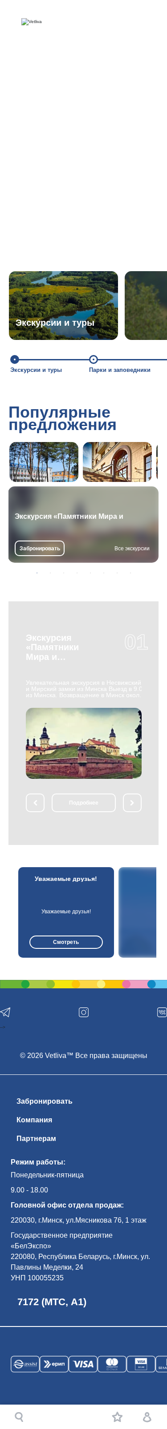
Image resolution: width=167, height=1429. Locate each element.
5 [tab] (90, 572)
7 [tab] (117, 572)
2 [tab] (50, 572)
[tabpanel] (83, 524)
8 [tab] (130, 572)
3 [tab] (63, 572)
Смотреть (66, 942)
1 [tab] (37, 572)
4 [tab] (77, 572)
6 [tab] (103, 572)
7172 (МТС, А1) (51, 1301)
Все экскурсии (132, 548)
